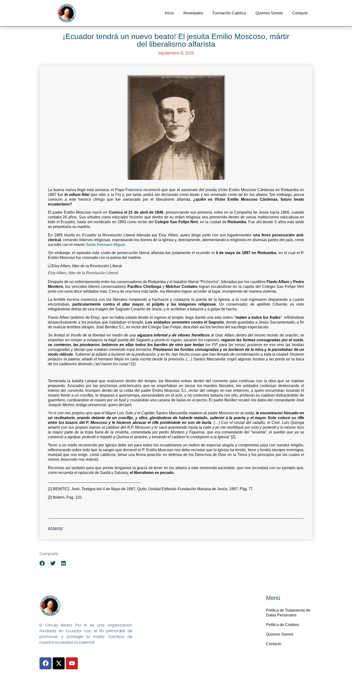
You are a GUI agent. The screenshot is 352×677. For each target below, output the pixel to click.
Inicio (169, 13)
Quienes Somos (269, 13)
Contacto (300, 13)
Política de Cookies (282, 625)
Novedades (193, 13)
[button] (42, 563)
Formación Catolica (229, 13)
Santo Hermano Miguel (105, 245)
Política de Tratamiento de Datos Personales (288, 612)
